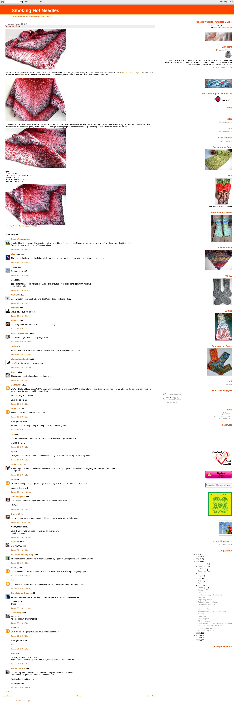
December (202, 564)
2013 (198, 554)
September (202, 571)
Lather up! (202, 592)
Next (164, 399)
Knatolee (15, 542)
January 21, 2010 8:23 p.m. (20, 576)
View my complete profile (222, 67)
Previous (171, 399)
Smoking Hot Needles (35, 10)
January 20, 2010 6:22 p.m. (20, 563)
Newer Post (6, 696)
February (202, 588)
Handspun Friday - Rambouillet (210, 595)
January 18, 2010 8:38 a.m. (20, 249)
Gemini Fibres (226, 415)
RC (12, 580)
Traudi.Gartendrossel (20, 593)
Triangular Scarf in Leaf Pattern (210, 626)
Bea (13, 434)
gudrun (14, 346)
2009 (198, 633)
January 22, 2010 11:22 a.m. (21, 608)
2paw (13, 451)
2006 (198, 640)
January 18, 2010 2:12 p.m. (20, 404)
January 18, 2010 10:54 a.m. (21, 329)
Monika (221, 50)
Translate (228, 27)
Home (78, 696)
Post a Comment (11, 692)
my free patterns (226, 141)
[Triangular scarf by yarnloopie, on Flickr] (35, 69)
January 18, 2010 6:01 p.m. (20, 417)
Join (172, 397)
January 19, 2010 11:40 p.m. (21, 537)
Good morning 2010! (206, 630)
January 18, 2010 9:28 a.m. (20, 303)
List (176, 397)
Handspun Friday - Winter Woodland (212, 612)
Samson (229, 111)
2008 (198, 635)
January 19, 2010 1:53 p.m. (20, 509)
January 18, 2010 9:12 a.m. (20, 290)
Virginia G (15, 409)
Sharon (14, 479)
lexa (13, 267)
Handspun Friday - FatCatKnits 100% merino (215, 623)
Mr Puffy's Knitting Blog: (22, 555)
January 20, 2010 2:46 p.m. (20, 550)
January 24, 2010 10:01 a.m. (21, 664)
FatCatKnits (227, 413)
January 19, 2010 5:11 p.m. (20, 522)
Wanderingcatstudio (20, 359)
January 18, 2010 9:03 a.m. (20, 275)
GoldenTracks (17, 239)
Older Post (151, 696)
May (200, 581)
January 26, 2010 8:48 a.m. (20, 688)
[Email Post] (38, 226)
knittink (14, 653)
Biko (230, 113)
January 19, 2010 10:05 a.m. (21, 492)
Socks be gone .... (205, 619)
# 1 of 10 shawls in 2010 (207, 621)
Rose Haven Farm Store (223, 417)
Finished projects (225, 122)
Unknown (15, 385)
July (200, 576)
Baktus (21, 75)
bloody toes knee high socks (133, 73)
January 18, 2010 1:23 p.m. (20, 380)
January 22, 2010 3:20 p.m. (20, 623)
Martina (14, 295)
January (201, 590)
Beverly (14, 568)
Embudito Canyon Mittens (208, 602)
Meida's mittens (204, 607)
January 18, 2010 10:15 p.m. (21, 430)
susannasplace (18, 497)
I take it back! (203, 616)
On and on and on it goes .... (209, 628)
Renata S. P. (16, 464)
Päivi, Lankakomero (20, 333)
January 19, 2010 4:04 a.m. (20, 460)
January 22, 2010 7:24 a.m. (20, 589)
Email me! (228, 384)
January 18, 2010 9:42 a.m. (20, 316)
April (200, 583)
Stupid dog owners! (205, 600)
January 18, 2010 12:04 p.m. (21, 367)
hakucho (15, 308)
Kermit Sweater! (204, 614)
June (200, 578)
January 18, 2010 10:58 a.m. (21, 342)
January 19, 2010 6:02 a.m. (20, 475)
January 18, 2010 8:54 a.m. (20, 262)
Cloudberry (16, 613)
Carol (13, 372)
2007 (198, 638)
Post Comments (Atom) (24, 701)
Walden (14, 254)
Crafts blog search (225, 544)
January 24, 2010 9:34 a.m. (20, 649)
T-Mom (14, 514)
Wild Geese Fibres (225, 419)
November (202, 566)
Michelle (15, 321)
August (201, 573)
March (200, 585)
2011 (198, 559)
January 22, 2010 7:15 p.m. (20, 636)
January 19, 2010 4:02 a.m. (20, 447)
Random (178, 399)
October (201, 569)
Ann (13, 628)
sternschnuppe (18, 668)
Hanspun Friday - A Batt (207, 604)
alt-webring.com (172, 402)
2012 (198, 557)
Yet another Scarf (204, 609)
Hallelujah (201, 597)
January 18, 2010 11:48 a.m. (21, 354)
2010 (198, 562)
